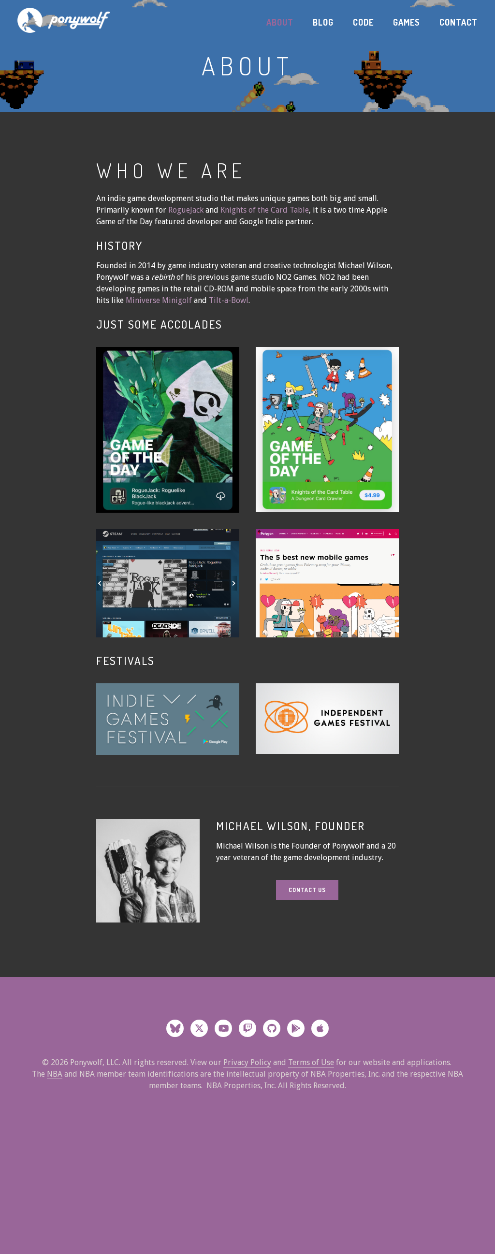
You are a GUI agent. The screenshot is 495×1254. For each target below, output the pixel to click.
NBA (54, 1074)
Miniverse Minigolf (160, 300)
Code (363, 22)
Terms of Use (311, 1062)
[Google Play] (296, 1028)
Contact (458, 22)
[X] (199, 1028)
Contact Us (307, 890)
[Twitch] (247, 1028)
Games (406, 22)
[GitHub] (271, 1028)
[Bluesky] (175, 1028)
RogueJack (186, 210)
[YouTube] (223, 1028)
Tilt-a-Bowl (228, 300)
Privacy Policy (247, 1062)
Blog (323, 22)
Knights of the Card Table (264, 210)
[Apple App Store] (320, 1028)
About (279, 22)
